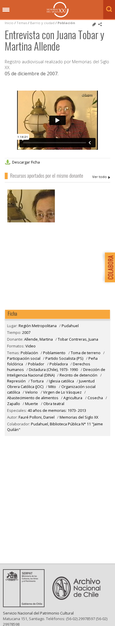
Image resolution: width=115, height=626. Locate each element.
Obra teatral (53, 403)
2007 (26, 332)
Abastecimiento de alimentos (32, 397)
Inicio (9, 23)
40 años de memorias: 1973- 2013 (57, 410)
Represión (16, 381)
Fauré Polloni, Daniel (37, 417)
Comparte (100, 24)
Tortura (38, 381)
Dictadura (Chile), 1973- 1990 (54, 369)
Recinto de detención (78, 375)
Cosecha (95, 397)
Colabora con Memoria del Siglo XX (108, 267)
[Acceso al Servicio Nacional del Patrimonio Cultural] (25, 605)
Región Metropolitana (38, 325)
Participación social (23, 358)
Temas (22, 23)
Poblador (36, 364)
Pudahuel (70, 325)
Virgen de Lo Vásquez (62, 392)
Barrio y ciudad (42, 23)
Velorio (31, 392)
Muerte (31, 403)
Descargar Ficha (26, 162)
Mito (52, 386)
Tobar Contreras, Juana (78, 339)
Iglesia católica (61, 381)
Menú (6, 10)
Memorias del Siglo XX (57, 9)
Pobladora (59, 364)
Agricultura (73, 397)
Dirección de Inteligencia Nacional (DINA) (56, 372)
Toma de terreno (86, 352)
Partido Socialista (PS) (64, 358)
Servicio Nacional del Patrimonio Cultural (38, 613)
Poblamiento (54, 352)
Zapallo (13, 403)
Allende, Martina (101, 177)
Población (66, 23)
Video (30, 346)
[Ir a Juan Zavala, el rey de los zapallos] (31, 221)
